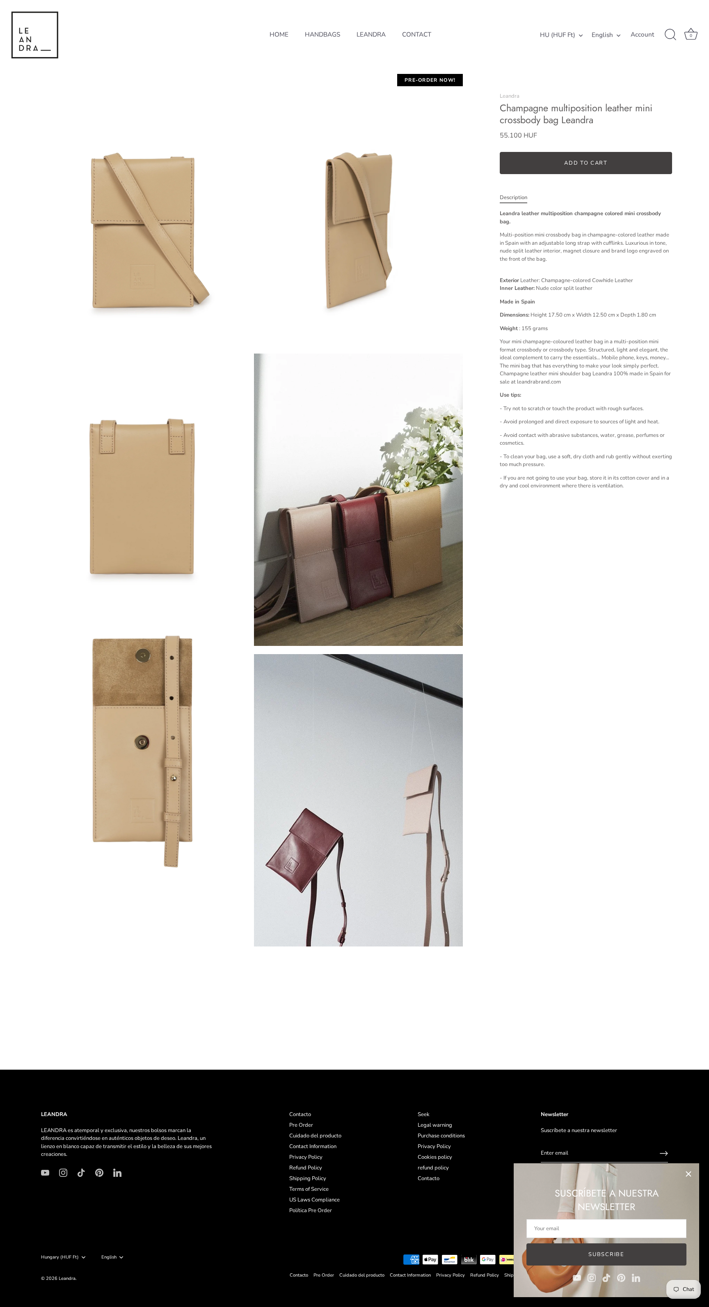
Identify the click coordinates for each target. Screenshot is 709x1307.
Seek (424, 1114)
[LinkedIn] (636, 1277)
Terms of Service (309, 1189)
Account (642, 35)
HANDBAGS (322, 34)
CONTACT (416, 34)
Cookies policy (435, 1157)
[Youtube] (577, 1277)
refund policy (433, 1167)
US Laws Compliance (314, 1200)
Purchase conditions (441, 1135)
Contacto (300, 1114)
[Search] (670, 35)
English (602, 35)
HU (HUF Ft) (557, 35)
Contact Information (312, 1146)
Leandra (509, 96)
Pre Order (301, 1125)
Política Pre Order (310, 1210)
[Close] (688, 1174)
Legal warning (435, 1125)
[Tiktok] (606, 1277)
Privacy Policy (305, 1157)
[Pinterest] (621, 1277)
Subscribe (606, 1254)
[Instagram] (592, 1277)
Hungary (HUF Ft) (60, 1257)
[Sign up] (664, 1153)
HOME (279, 34)
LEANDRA (371, 34)
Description (513, 197)
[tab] (517, 198)
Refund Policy (305, 1167)
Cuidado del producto (315, 1135)
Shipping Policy (307, 1178)
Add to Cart (586, 163)
